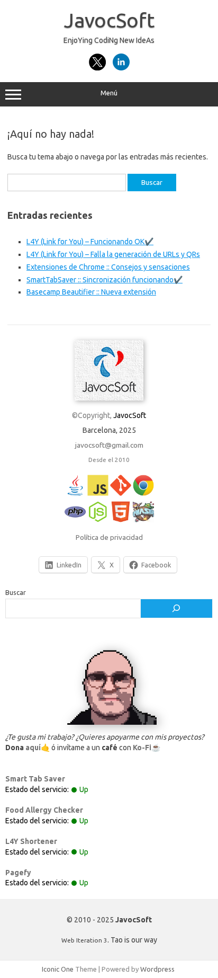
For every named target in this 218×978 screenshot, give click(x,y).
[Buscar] (176, 609)
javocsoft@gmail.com (109, 445)
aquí (33, 747)
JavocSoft (109, 20)
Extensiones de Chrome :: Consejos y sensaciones (108, 267)
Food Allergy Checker (44, 810)
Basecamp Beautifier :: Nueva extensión (91, 292)
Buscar (15, 592)
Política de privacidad (109, 537)
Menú (109, 93)
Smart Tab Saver (35, 779)
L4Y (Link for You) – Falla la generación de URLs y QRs (113, 254)
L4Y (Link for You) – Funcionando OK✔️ (89, 241)
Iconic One (58, 969)
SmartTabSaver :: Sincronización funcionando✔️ (104, 279)
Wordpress (157, 969)
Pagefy (18, 872)
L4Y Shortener (31, 841)
